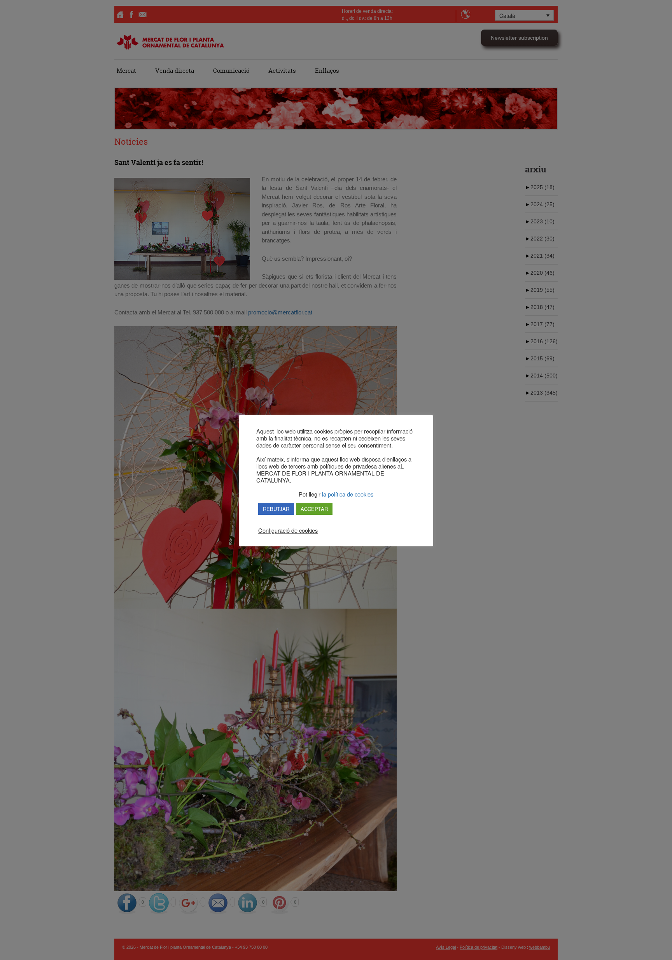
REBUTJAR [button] (276, 508)
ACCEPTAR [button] (314, 508)
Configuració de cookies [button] (288, 530)
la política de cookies (346, 494)
